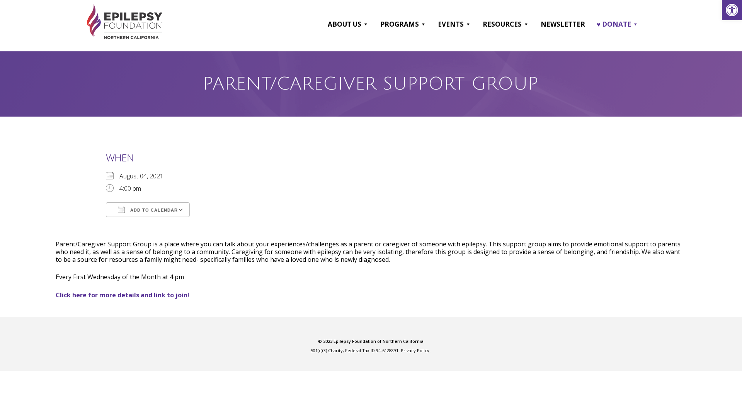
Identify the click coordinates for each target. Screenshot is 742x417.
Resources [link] (502, 24)
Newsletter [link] (563, 24)
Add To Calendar (153, 210)
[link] (732, 10)
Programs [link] (399, 24)
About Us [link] (344, 24)
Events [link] (451, 24)
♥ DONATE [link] (614, 24)
